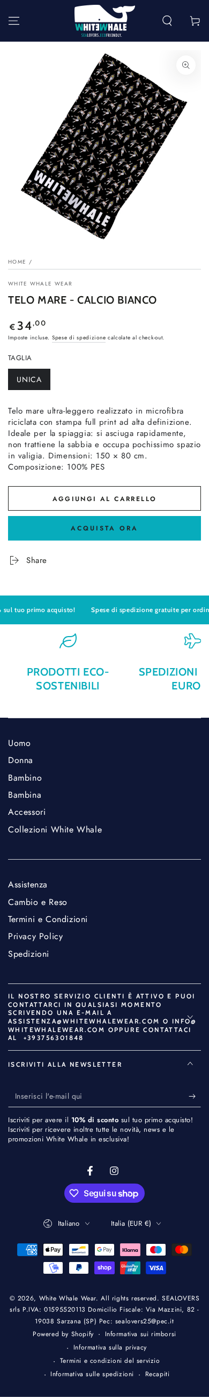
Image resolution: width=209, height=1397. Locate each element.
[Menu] (14, 21)
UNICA (33, 382)
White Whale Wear (40, 284)
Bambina (24, 795)
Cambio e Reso (38, 902)
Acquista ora (104, 528)
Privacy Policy (35, 936)
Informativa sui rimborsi (140, 1334)
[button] (167, 21)
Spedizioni (28, 954)
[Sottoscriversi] (195, 1096)
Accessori (27, 812)
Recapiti (157, 1374)
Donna (20, 760)
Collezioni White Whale (55, 829)
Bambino (25, 778)
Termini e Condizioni (48, 919)
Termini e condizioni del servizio (110, 1361)
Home (17, 262)
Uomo (19, 743)
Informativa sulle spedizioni (92, 1374)
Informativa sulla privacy (110, 1347)
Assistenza (28, 884)
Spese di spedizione (79, 338)
